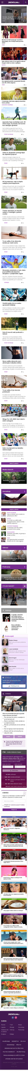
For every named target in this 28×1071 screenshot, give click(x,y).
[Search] (25, 2)
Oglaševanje (6, 1041)
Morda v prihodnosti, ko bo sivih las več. (14, 725)
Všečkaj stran (15, 686)
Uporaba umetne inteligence (14, 1059)
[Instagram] (16, 1017)
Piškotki (18, 1044)
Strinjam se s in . (14, 805)
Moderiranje (10, 1044)
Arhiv (24, 694)
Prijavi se (14, 809)
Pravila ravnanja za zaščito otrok (14, 1055)
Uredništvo (15, 1041)
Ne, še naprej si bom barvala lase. (14, 729)
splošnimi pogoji (15, 804)
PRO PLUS (23, 1041)
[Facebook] (13, 1017)
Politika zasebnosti (9, 1052)
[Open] (3, 2)
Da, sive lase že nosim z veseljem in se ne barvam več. (14, 718)
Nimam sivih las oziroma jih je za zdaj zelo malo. (13, 732)
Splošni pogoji (21, 1052)
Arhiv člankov (14, 463)
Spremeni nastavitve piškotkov (14, 1048)
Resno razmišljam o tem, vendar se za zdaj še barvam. (14, 722)
